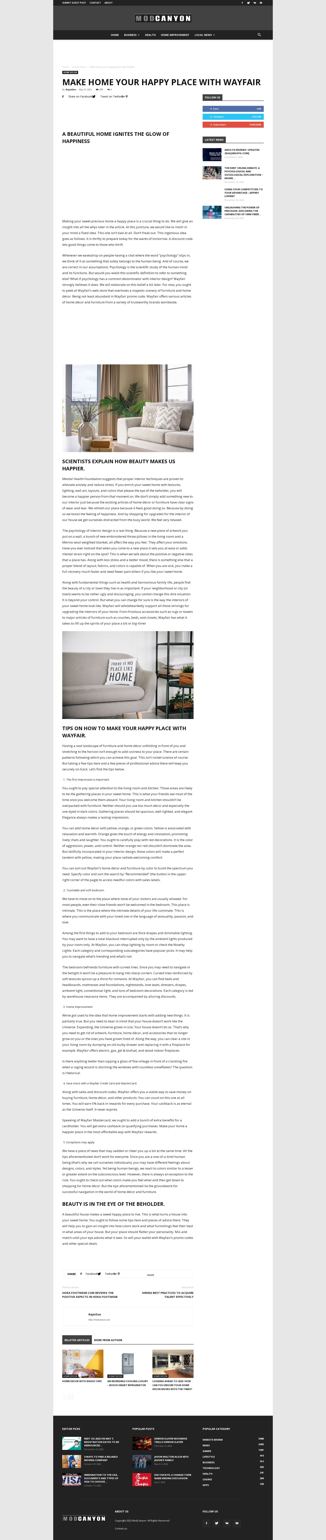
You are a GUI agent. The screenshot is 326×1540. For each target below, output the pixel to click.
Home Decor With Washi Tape (82, 1381)
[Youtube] (261, 3)
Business (130, 35)
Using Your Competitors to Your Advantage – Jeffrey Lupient (244, 193)
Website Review (213, 1439)
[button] (259, 34)
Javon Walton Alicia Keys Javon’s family (171, 1458)
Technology (211, 1468)
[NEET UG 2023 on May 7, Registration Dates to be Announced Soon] (71, 1443)
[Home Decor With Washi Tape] (82, 1364)
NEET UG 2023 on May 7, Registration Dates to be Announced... (101, 1442)
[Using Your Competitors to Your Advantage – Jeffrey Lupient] (212, 197)
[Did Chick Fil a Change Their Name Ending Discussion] (141, 1479)
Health (150, 35)
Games (207, 1451)
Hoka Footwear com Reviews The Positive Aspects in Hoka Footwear (90, 1295)
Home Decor (79, 67)
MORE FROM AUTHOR (108, 1340)
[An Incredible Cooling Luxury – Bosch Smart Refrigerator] (127, 1364)
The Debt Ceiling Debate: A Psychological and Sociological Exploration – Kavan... (244, 173)
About (109, 2)
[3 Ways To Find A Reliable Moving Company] (71, 1461)
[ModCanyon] (163, 18)
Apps (206, 1485)
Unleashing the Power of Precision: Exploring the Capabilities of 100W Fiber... (243, 211)
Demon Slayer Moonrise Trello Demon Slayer (170, 1440)
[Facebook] (242, 3)
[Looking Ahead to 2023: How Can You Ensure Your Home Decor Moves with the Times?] (173, 1364)
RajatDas (71, 89)
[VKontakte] (255, 3)
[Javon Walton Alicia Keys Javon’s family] (141, 1461)
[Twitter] (248, 3)
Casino (207, 1479)
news (206, 1445)
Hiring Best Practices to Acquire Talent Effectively (168, 1295)
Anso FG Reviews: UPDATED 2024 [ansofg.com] (242, 151)
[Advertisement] (163, 52)
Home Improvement (175, 35)
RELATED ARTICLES (77, 1340)
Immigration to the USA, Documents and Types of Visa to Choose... (101, 1478)
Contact (95, 2)
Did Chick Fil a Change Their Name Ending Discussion (172, 1476)
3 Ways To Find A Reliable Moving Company (101, 1458)
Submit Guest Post (74, 2)
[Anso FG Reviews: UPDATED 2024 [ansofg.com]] (212, 154)
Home (115, 35)
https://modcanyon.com (99, 1320)
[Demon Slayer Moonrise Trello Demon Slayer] (141, 1443)
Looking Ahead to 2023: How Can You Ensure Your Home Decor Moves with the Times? (172, 1385)
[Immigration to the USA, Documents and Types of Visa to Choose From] (71, 1479)
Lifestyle (209, 1456)
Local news (203, 35)
